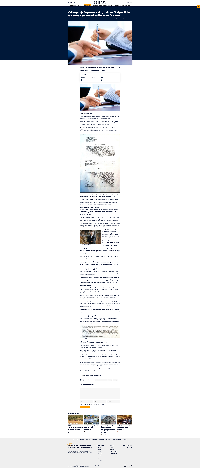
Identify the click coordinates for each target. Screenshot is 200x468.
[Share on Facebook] (116, 19)
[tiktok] (75, 2)
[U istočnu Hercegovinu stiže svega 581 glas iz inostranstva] (91, 419)
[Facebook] (68, 2)
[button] (198, 6)
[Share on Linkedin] (121, 19)
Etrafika (91, 113)
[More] (124, 19)
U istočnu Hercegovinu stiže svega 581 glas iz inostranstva (91, 427)
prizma (99, 375)
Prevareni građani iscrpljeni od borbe (90, 79)
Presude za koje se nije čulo (108, 80)
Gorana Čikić (86, 375)
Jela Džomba (88, 431)
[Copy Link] (123, 19)
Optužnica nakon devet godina (89, 77)
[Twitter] (70, 2)
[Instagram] (73, 2)
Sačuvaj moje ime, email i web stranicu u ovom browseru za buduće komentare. (93, 404)
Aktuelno (70, 423)
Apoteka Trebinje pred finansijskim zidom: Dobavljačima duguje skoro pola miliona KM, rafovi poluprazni (108, 429)
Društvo (87, 423)
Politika (91, 423)
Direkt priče (76, 423)
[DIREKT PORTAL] (100, 2)
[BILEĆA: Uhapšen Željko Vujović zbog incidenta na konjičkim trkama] (75, 419)
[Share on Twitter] (118, 19)
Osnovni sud (95, 375)
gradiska (91, 375)
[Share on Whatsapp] (120, 19)
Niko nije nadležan (106, 77)
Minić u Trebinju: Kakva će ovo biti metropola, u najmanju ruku (123, 427)
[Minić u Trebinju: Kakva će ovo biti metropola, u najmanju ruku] (124, 419)
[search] (126, 2)
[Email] (114, 380)
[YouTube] (72, 2)
